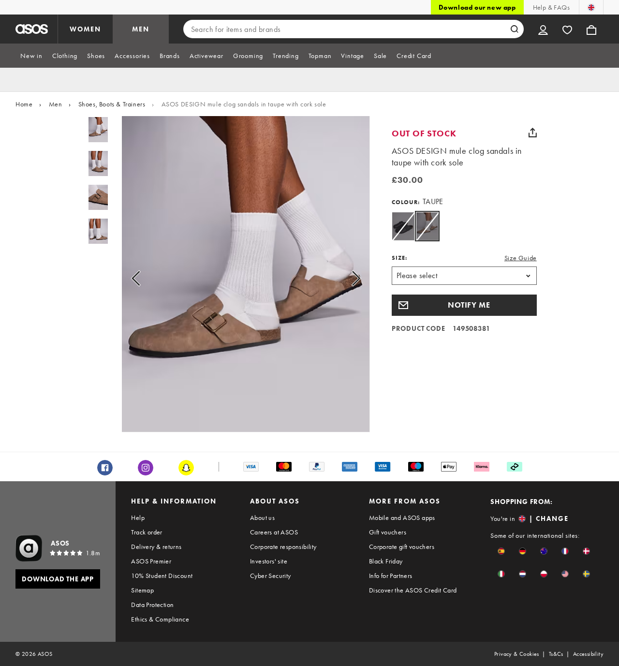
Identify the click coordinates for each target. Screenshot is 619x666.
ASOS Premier (151, 561)
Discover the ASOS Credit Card (413, 590)
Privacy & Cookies (516, 654)
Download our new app (477, 7)
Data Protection (152, 604)
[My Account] (543, 29)
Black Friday (386, 561)
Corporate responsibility (283, 546)
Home (23, 104)
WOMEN (85, 29)
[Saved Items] (567, 29)
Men (55, 104)
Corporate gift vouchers (401, 546)
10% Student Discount (161, 575)
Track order (146, 532)
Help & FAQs (551, 7)
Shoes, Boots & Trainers (112, 104)
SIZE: (399, 258)
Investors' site (268, 561)
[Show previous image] (147, 278)
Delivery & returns (156, 546)
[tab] (31, 56)
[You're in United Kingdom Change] (591, 7)
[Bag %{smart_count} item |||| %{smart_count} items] (591, 29)
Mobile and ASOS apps (402, 517)
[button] (464, 305)
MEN (140, 29)
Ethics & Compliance (160, 619)
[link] (427, 226)
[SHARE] (533, 132)
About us (262, 517)
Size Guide (520, 257)
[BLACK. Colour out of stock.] (403, 226)
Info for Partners (391, 575)
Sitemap (142, 590)
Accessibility (588, 654)
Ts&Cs (556, 654)
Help (138, 517)
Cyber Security (270, 575)
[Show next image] (345, 278)
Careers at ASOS (274, 532)
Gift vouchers (387, 532)
